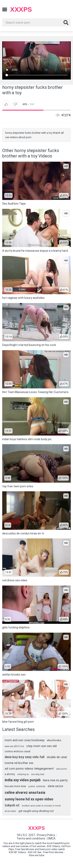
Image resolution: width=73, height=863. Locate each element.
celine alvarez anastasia (25, 792)
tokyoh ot (12, 805)
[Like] (6, 104)
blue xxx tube (36, 855)
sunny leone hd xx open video (29, 799)
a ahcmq (10, 774)
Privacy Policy (46, 835)
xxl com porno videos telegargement (29, 768)
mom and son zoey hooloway (24, 740)
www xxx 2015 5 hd (14, 746)
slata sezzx (55, 786)
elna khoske (54, 740)
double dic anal (57, 757)
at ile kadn (10, 811)
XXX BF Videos (17, 852)
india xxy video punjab (23, 780)
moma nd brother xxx (19, 763)
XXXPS (21, 9)
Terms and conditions (31, 838)
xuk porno (61, 769)
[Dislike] (15, 104)
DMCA (51, 838)
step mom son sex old (41, 746)
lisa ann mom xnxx (15, 786)
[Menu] (4, 9)
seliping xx (23, 774)
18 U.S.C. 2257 (26, 835)
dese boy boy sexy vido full (24, 757)
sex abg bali (37, 774)
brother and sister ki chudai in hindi (41, 805)
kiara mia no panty (55, 780)
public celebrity (36, 786)
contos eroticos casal (17, 751)
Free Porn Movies (53, 852)
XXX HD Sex (34, 852)
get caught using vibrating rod (36, 810)
